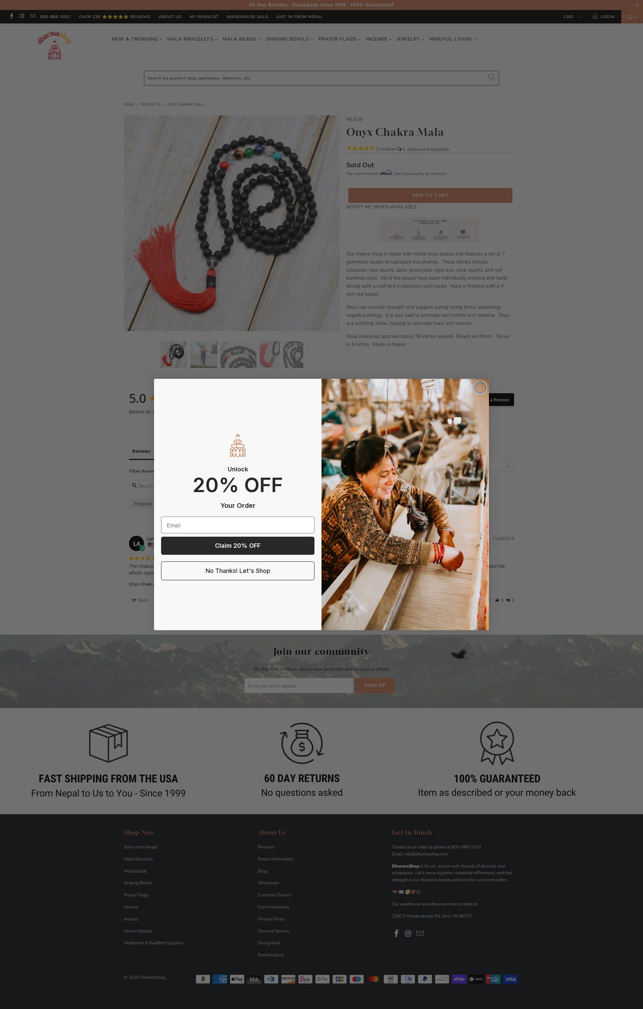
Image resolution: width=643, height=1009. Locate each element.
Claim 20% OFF (238, 545)
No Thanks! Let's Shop (238, 570)
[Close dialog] (480, 387)
